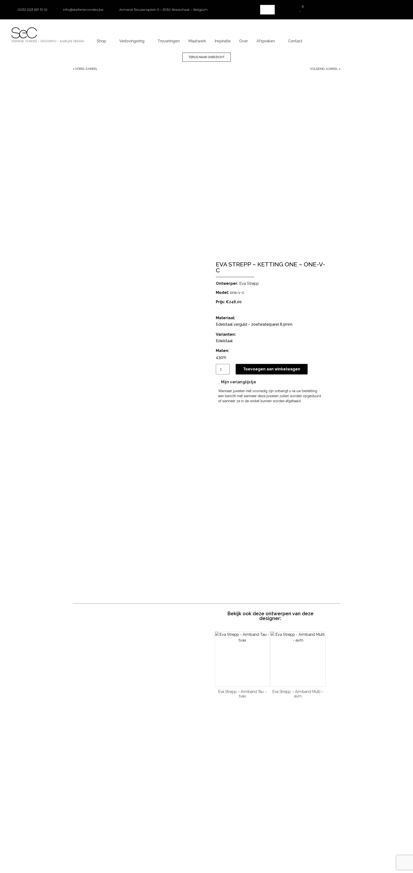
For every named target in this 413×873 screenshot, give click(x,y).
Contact (295, 41)
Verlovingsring (131, 41)
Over (243, 41)
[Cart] (267, 10)
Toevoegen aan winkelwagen (271, 369)
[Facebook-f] (315, 714)
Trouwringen (169, 41)
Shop (101, 41)
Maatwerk (197, 41)
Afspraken (265, 41)
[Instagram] (324, 714)
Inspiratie (223, 41)
